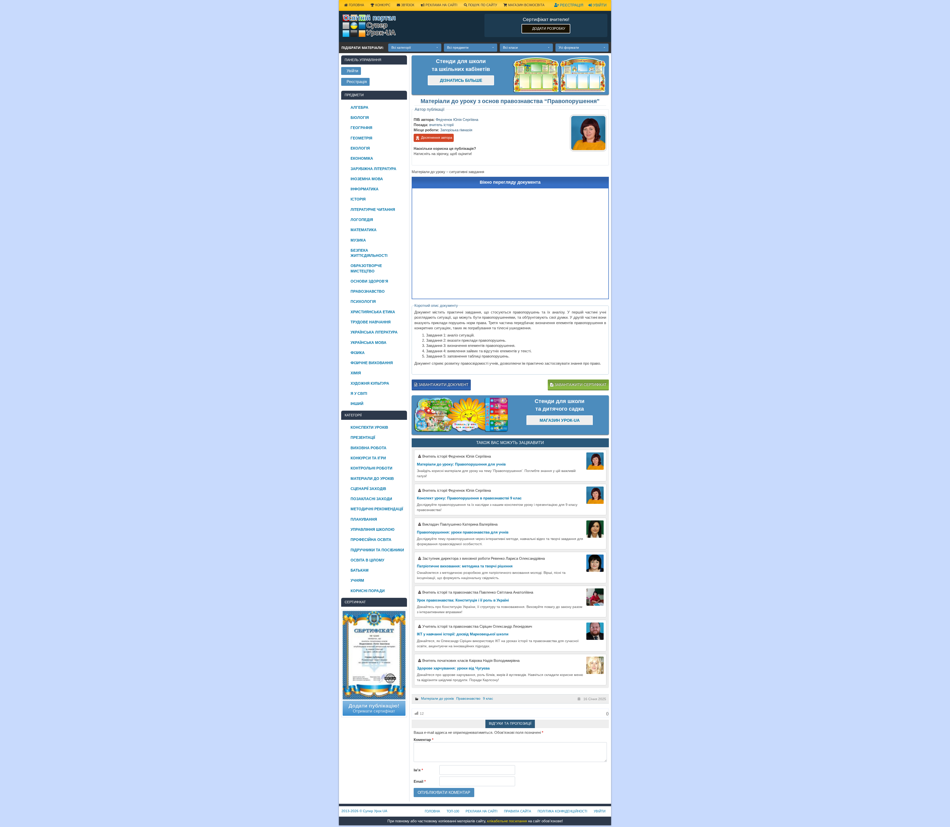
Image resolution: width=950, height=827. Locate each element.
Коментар (423, 740)
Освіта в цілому (367, 560)
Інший (357, 404)
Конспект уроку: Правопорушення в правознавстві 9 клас (469, 498)
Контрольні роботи (371, 468)
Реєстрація (571, 5)
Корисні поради (368, 591)
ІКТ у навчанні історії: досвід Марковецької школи (462, 634)
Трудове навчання (371, 322)
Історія (358, 199)
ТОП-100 (453, 811)
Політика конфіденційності (562, 811)
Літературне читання (373, 209)
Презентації (363, 437)
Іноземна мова (367, 179)
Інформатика (365, 189)
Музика (358, 240)
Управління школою (372, 529)
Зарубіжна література (373, 169)
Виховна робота (368, 448)
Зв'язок (407, 5)
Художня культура (370, 383)
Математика (364, 230)
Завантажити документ (442, 384)
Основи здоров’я (369, 281)
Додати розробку (548, 28)
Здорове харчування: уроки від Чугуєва (453, 668)
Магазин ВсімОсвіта (526, 5)
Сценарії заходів (368, 489)
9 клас (488, 698)
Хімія (356, 373)
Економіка (362, 158)
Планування (364, 519)
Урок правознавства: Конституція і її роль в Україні (463, 600)
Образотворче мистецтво (366, 268)
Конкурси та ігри (368, 458)
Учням (357, 580)
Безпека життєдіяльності (369, 253)
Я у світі (359, 393)
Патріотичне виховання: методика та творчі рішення (465, 566)
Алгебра (359, 107)
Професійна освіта (371, 539)
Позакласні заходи (371, 499)
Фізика (358, 353)
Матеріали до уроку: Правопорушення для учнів (461, 464)
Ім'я (418, 770)
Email (420, 781)
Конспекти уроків (369, 427)
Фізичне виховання (372, 363)
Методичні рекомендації (377, 509)
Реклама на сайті (441, 5)
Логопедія (362, 220)
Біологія (360, 117)
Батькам (360, 570)
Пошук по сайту (482, 5)
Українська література (374, 332)
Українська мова (368, 342)
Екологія (360, 148)
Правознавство (468, 698)
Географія (361, 128)
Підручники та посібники (377, 550)
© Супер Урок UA (364, 811)
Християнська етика (373, 312)
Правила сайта (517, 811)
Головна (356, 5)
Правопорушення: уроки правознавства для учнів (462, 532)
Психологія (363, 301)
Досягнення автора (436, 137)
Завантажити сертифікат (579, 384)
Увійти (599, 5)
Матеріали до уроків (437, 698)
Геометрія (361, 138)
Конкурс (382, 5)
